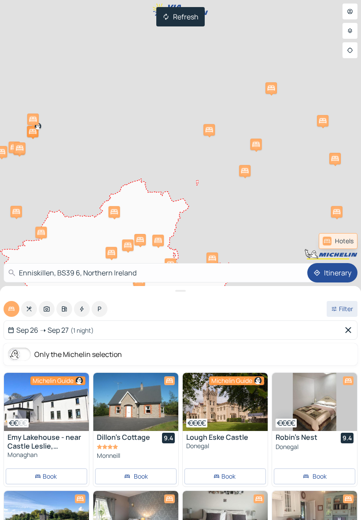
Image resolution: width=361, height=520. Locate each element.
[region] (46, 402)
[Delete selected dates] (350, 330)
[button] (32, 131)
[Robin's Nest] (314, 402)
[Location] (350, 50)
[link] (338, 241)
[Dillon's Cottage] (135, 402)
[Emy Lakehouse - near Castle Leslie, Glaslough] (46, 402)
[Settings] (350, 31)
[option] (11, 309)
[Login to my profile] (350, 11)
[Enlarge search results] (180, 291)
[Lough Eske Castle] (225, 402)
